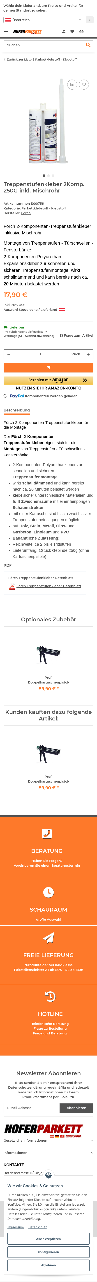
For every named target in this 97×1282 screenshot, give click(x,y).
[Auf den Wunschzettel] (84, 85)
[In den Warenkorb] (7, 73)
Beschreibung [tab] (17, 410)
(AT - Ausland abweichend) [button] (36, 336)
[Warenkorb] (85, 31)
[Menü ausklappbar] (6, 29)
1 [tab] (44, 175)
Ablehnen (48, 1265)
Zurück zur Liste (19, 59)
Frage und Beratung (50, 1033)
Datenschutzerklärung (27, 1087)
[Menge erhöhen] (88, 354)
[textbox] (43, 20)
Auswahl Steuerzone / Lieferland (31, 310)
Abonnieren (76, 1108)
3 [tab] (53, 175)
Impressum (15, 1227)
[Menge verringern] (9, 354)
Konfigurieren (48, 1252)
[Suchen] (88, 45)
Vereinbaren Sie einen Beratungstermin (47, 866)
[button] (64, 31)
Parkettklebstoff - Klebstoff (43, 208)
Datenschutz (37, 1227)
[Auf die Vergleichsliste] (72, 85)
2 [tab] (48, 175)
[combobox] (42, 20)
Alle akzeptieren (48, 1239)
